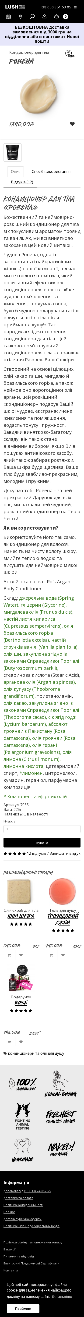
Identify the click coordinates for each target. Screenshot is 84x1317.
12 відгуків (36, 853)
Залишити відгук (65, 853)
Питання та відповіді (19, 1256)
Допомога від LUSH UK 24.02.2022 (27, 1191)
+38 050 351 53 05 (55, 7)
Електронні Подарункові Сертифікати (32, 1263)
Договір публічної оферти (23, 1219)
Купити (42, 842)
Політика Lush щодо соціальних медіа (32, 1226)
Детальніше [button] (62, 1297)
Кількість (9, 821)
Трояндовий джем (63, 919)
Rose (21, 1002)
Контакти (11, 1270)
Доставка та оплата (18, 1198)
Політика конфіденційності (23, 1205)
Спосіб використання (51, 171)
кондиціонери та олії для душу (36, 1053)
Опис (15, 171)
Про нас (9, 1212)
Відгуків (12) (22, 182)
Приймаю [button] (23, 1308)
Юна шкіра (21, 916)
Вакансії (9, 1249)
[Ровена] (13, 152)
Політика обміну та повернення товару (33, 1242)
